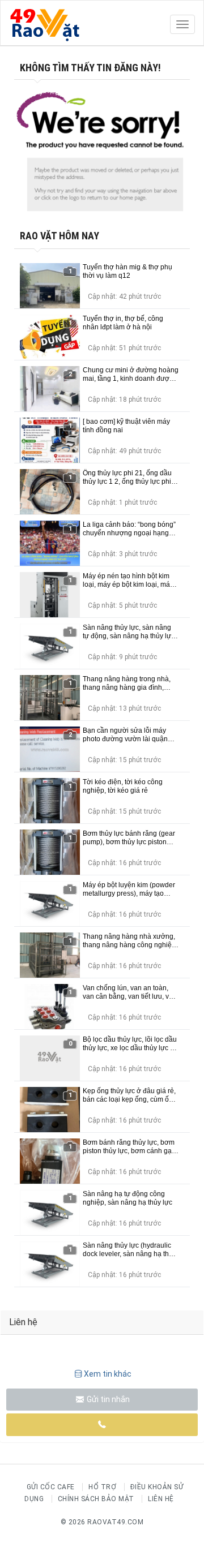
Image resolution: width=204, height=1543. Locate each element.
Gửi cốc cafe (51, 1487)
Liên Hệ (161, 1499)
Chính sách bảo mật (96, 1499)
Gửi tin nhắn (107, 1399)
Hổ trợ (102, 1487)
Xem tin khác (107, 1373)
